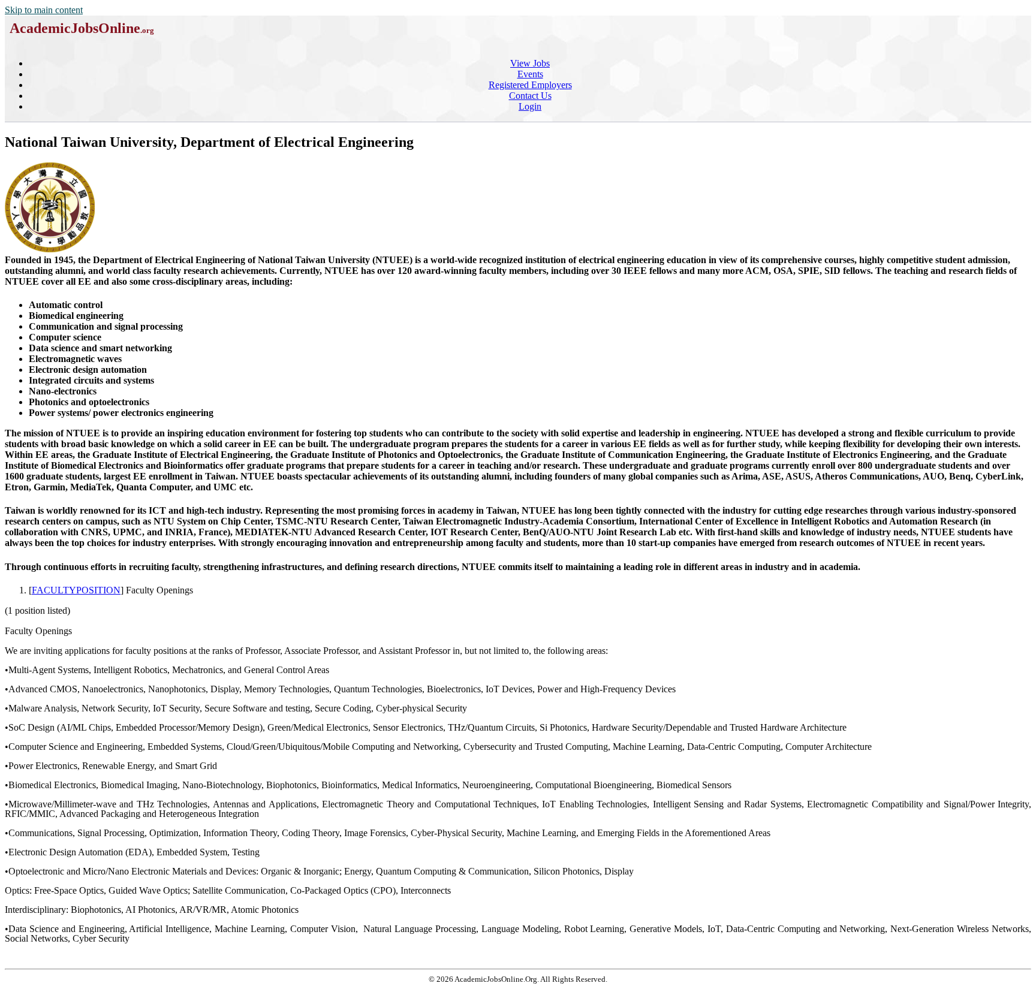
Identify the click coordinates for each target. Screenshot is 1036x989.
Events (530, 74)
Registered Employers (530, 85)
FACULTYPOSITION (76, 590)
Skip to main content (44, 10)
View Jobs (530, 63)
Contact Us (530, 96)
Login (530, 106)
